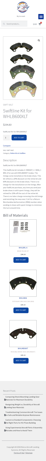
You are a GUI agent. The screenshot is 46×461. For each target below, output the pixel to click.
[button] (41, 16)
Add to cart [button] (21, 260)
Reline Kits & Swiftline (17, 153)
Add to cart (19, 138)
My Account (21, 16)
